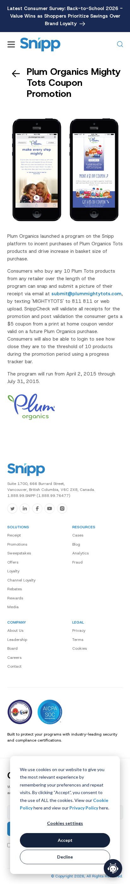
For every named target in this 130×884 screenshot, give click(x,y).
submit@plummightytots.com (86, 294)
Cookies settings (65, 823)
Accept (65, 840)
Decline (65, 856)
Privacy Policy (83, 807)
